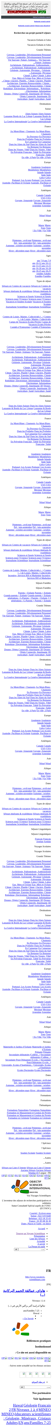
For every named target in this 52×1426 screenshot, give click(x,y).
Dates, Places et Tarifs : (36, 1223)
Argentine (36, 205)
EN (20, 1423)
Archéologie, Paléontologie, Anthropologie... (30, 65)
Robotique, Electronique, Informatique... (21, 88)
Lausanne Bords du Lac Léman (18, 116)
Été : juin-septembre (23, 243)
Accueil (41, 1228)
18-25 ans (40, 271)
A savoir (41, 1244)
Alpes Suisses (31, 113)
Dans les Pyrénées (25, 139)
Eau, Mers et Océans (21, 78)
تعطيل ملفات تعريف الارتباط (22, 12)
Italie (43, 175)
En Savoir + (28, 1318)
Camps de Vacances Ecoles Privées (25, 322)
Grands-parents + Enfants (15, 595)
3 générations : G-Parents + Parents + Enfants (29, 598)
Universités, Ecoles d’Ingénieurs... (17, 1065)
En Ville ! (38, 230)
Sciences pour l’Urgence (16, 299)
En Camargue (31, 142)
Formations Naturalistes (18, 1110)
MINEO (44, 1409)
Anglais (39, 841)
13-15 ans (40, 266)
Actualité (41, 1241)
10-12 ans (40, 263)
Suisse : (41, 1216)
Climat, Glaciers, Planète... (15, 81)
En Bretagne (33, 147)
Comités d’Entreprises (20, 327)
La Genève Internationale (15, 121)
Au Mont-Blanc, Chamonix (22, 131)
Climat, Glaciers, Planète (16, 373)
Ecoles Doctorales (25, 1070)
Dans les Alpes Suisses (19, 406)
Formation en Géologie (18, 1118)
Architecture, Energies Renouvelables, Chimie (30, 375)
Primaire (39, 1052)
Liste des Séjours (37, 1238)
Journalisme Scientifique (17, 307)
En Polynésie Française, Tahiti (24, 152)
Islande (40, 172)
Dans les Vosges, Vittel (18, 149)
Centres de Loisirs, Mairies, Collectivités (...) (23, 316)
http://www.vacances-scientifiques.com (35, 1278)
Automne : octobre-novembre (19, 245)
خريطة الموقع (38, 1382)
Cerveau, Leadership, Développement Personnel (29, 54)
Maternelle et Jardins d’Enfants (17, 1047)
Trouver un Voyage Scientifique (30, 1233)
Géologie (30, 1405)
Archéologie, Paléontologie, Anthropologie (31, 357)
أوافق (42, 12)
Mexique (38, 203)
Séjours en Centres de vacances (16, 286)
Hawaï (18, 1405)
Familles (39, 276)
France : (40, 1221)
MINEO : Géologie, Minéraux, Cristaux (26, 1416)
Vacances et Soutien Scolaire (19, 301)
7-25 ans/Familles (37, 1423)
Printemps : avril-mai (21, 240)
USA (43, 198)
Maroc (41, 225)
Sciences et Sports (25, 296)
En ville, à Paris (29, 157)
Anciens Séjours (28, 1170)
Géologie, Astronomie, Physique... (25, 70)
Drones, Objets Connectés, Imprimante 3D (23, 94)
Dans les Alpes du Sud (19, 144)
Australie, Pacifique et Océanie (16, 183)
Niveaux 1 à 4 (27, 1409)
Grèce (42, 177)
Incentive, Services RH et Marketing (24, 575)
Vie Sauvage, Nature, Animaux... (23, 60)
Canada (39, 195)
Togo (43, 228)
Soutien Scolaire (28, 1153)
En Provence (33, 136)
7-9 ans (44, 260)
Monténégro (33, 170)
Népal (42, 215)
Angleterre (36, 167)
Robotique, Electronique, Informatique (22, 380)
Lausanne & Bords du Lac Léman (17, 408)
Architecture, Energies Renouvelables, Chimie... (29, 83)
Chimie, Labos (30, 75)
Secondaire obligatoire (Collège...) (24, 1054)
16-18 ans (40, 268)
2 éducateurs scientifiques (30, 1411)
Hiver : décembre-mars (19, 251)
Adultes (39, 273)
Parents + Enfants (26, 593)
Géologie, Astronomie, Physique (26, 362)
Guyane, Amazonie (24, 200)
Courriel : (40, 1213)
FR (13, 1409)
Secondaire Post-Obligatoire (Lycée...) (22, 1060)
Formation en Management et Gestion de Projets (29, 1113)
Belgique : (40, 1218)
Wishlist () (33, 1173)
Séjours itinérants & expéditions (17, 291)
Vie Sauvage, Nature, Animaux (16, 352)
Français (39, 839)
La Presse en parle (36, 1246)
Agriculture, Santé (25, 99)
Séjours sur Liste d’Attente (14, 1167)
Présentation (39, 1236)
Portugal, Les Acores (21, 180)
